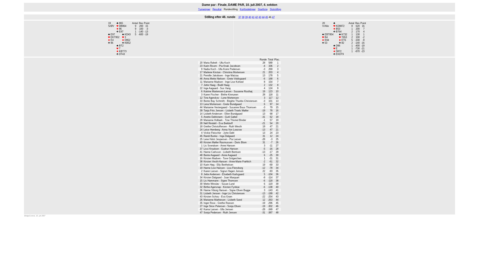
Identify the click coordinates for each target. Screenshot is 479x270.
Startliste (263, 9)
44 (263, 17)
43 (260, 17)
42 (256, 17)
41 (253, 17)
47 (273, 17)
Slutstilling (275, 9)
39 (246, 17)
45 (266, 17)
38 (243, 17)
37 (239, 17)
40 (249, 17)
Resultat (217, 9)
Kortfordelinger (248, 9)
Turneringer (204, 9)
